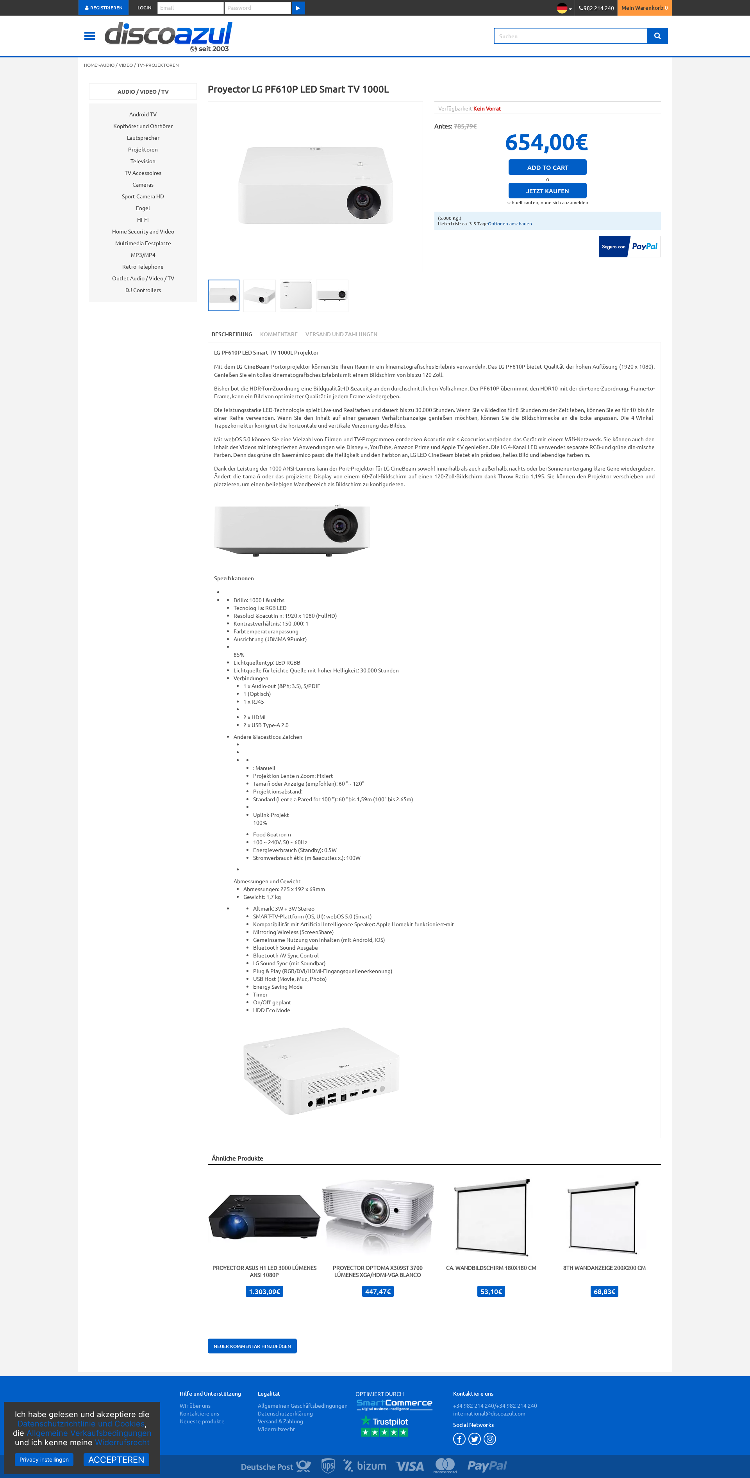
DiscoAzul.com (228, 36)
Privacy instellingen (44, 1459)
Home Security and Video (143, 231)
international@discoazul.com (489, 1413)
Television (142, 160)
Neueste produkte (202, 1421)
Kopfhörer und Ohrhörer (143, 125)
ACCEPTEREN (116, 1460)
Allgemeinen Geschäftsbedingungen (303, 1405)
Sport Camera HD (143, 196)
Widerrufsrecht (122, 1442)
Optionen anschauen (510, 223)
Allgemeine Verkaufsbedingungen (89, 1433)
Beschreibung (232, 334)
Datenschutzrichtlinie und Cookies (81, 1423)
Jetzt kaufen (547, 190)
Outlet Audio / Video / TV (143, 278)
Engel (143, 207)
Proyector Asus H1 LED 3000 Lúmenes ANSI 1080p (264, 1271)
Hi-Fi (143, 219)
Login (145, 7)
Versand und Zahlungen (341, 334)
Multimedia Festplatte (143, 242)
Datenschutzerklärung (285, 1413)
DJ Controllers (143, 289)
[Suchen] (657, 36)
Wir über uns (195, 1405)
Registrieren (106, 7)
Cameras (143, 184)
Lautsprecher (143, 137)
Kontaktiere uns (199, 1413)
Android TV (143, 114)
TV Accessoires (143, 172)
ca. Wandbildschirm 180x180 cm (491, 1267)
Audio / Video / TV (143, 91)
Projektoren (143, 149)
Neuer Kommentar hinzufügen (252, 1346)
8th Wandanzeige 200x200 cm (604, 1267)
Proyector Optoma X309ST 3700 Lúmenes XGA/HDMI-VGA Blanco (378, 1271)
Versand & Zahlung (280, 1421)
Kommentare (279, 334)
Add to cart (547, 167)
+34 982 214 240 (473, 1405)
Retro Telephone (143, 266)
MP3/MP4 (143, 254)
